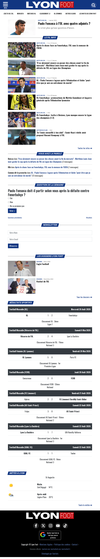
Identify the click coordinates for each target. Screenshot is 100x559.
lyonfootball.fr (66, 549)
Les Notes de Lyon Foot (87, 13)
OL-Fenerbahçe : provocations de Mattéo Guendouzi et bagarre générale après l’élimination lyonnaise (64, 99)
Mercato (20, 13)
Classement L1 (45, 13)
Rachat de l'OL (42, 281)
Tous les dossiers (83, 297)
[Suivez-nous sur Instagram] (50, 527)
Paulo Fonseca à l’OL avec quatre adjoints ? (64, 23)
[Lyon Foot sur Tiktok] (64, 527)
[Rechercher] (93, 5)
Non (11, 202)
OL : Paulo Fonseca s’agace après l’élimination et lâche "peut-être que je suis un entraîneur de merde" (63, 81)
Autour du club (41, 130)
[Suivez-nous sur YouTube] (57, 527)
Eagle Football (42, 264)
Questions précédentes (15, 218)
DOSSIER (39, 261)
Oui (11, 198)
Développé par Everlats (50, 553)
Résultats (89, 218)
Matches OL (31, 13)
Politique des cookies (62, 544)
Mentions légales (46, 544)
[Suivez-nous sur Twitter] (42, 527)
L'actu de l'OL (8, 13)
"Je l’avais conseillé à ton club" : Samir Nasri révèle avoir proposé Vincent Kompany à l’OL (61, 134)
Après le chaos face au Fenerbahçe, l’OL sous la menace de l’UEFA (62, 47)
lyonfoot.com (46, 549)
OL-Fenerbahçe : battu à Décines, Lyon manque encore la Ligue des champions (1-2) (64, 116)
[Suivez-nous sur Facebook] (35, 527)
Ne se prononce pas (17, 206)
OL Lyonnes (58, 13)
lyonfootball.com (56, 549)
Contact (75, 544)
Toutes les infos (84, 148)
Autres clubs (70, 13)
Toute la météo (84, 505)
